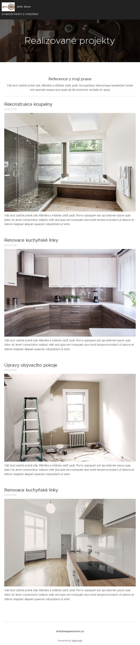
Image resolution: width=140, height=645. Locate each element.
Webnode (77, 640)
